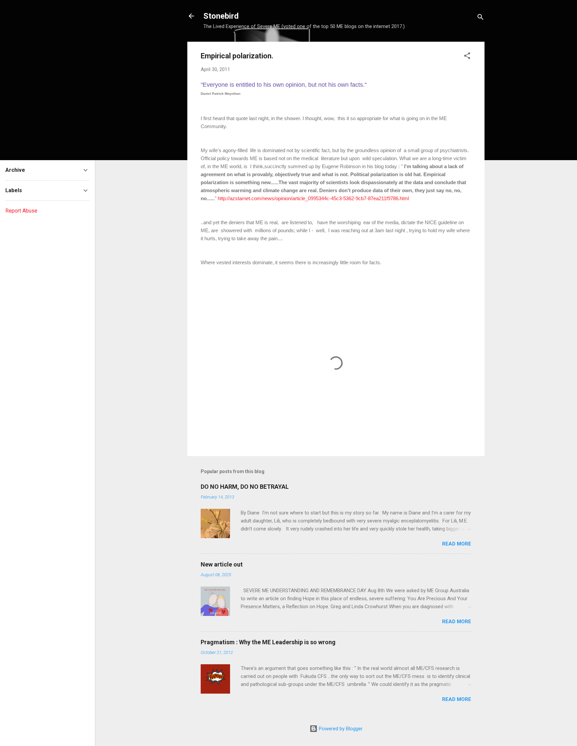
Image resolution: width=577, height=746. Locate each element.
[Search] (480, 18)
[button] (467, 57)
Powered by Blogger (340, 729)
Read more (456, 544)
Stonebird (221, 16)
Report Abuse (21, 211)
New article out (222, 564)
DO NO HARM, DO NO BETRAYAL (245, 486)
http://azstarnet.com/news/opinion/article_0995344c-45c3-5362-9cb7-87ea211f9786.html (313, 198)
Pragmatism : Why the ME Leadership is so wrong (268, 642)
